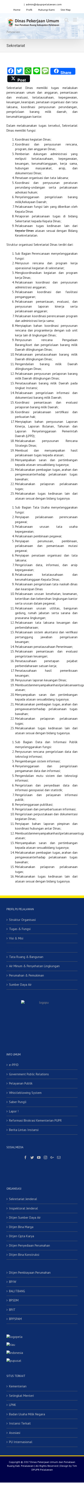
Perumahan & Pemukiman (26, 975)
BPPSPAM (15, 1319)
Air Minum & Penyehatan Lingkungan (34, 966)
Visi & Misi (16, 938)
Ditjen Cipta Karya (21, 1236)
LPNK (12, 1405)
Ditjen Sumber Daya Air (25, 1217)
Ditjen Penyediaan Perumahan (29, 1245)
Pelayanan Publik (21, 1083)
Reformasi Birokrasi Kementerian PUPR (35, 1120)
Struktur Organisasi (22, 920)
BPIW (12, 1282)
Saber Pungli (17, 1102)
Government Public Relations (29, 1074)
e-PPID (14, 1065)
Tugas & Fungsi (20, 929)
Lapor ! (14, 1111)
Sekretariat (17, 947)
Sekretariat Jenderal (23, 1199)
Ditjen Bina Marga (21, 1227)
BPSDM (14, 1300)
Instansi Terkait (20, 1423)
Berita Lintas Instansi (24, 1130)
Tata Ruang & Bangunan (26, 957)
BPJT (12, 1310)
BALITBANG (17, 1291)
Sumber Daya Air (20, 985)
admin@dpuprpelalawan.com (44, 4)
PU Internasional (20, 1442)
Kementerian (17, 1386)
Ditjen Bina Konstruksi (24, 1255)
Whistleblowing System (25, 1093)
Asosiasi (14, 1433)
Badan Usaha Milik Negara (27, 1414)
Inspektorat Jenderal (23, 1208)
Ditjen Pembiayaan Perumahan (30, 1272)
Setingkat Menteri (21, 1396)
